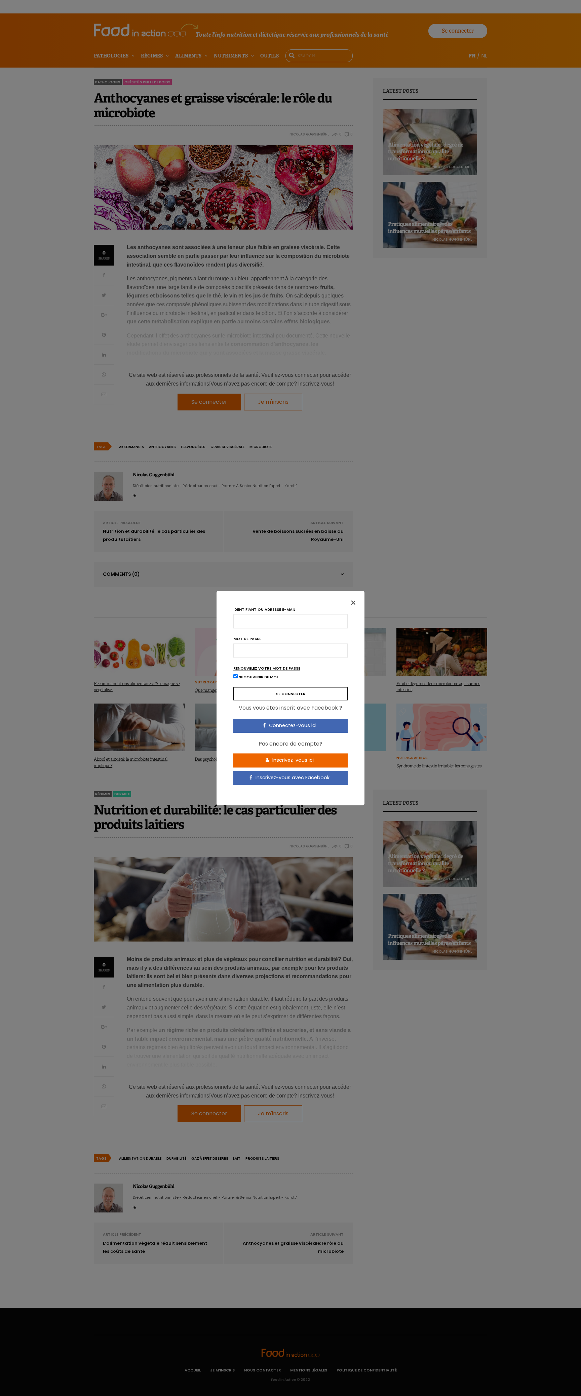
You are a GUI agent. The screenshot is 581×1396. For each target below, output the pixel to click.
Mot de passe (247, 639)
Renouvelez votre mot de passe (266, 668)
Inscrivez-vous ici (292, 760)
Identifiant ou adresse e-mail (264, 609)
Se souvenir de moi (258, 677)
